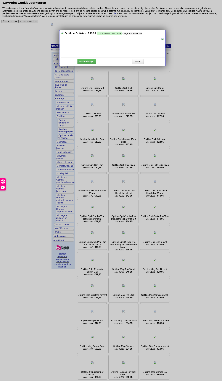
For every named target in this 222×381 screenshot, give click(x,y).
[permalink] (62, 33)
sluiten (138, 61)
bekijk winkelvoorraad (132, 33)
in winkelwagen (86, 61)
